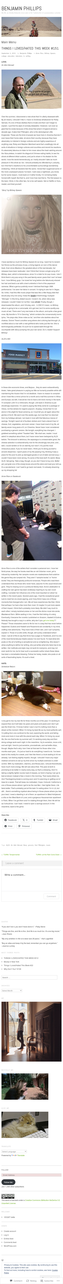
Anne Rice (39, 53)
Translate (21, 1155)
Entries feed (8, 1238)
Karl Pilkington (40, 845)
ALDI (8, 845)
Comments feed (10, 1242)
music (48, 845)
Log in (6, 1235)
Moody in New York (11, 961)
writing (28, 56)
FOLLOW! (5, 1170)
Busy (25, 845)
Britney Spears (50, 53)
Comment (51, 896)
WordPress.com (10, 1246)
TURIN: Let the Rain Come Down (49, 854)
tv (24, 56)
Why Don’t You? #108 (12, 969)
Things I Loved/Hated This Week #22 (18, 965)
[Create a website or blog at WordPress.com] (2, 1260)
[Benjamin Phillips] (31, 28)
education (11, 56)
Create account (10, 1231)
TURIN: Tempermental (10, 854)
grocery (31, 845)
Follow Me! (8, 1182)
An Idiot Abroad (16, 845)
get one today (48, 620)
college (3, 56)
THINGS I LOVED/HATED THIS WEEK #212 (21, 958)
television (19, 56)
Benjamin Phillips (21, 8)
